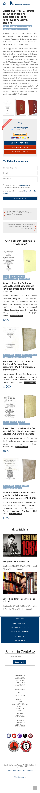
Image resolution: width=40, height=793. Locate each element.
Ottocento (20, 684)
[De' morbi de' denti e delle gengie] (10, 406)
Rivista (20, 713)
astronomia (7, 488)
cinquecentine (8, 354)
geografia (17, 488)
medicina (21, 276)
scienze (6, 26)
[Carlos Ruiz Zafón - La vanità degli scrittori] (20, 583)
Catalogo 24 (20, 722)
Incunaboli (20, 677)
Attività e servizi (20, 623)
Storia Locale (20, 708)
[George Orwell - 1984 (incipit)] (20, 545)
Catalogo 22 (20, 726)
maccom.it (14, 773)
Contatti (20, 619)
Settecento (20, 682)
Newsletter (20, 641)
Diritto (20, 701)
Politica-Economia (20, 705)
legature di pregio (21, 29)
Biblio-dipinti (20, 696)
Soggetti (20, 699)
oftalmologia (26, 357)
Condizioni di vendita (20, 632)
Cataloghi (20, 721)
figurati (25, 485)
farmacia (13, 421)
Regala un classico (20, 151)
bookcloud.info (24, 773)
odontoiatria (24, 424)
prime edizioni (8, 29)
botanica (14, 26)
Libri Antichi (20, 675)
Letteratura (20, 703)
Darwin (28, 26)
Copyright (30, 770)
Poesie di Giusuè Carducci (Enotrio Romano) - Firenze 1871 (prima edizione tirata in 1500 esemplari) (19, 213)
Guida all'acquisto (20, 147)
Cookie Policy (21, 770)
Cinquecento (20, 679)
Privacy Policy (11, 770)
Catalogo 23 (20, 724)
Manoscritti (20, 689)
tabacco (13, 276)
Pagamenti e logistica (20, 627)
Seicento (20, 680)
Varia (20, 710)
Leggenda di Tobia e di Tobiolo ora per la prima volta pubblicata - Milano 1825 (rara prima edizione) (20, 226)
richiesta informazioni (20, 143)
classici (21, 26)
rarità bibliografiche (10, 279)
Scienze (20, 706)
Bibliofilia (20, 715)
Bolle (20, 692)
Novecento (20, 686)
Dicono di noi (20, 636)
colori (5, 357)
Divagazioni (20, 717)
